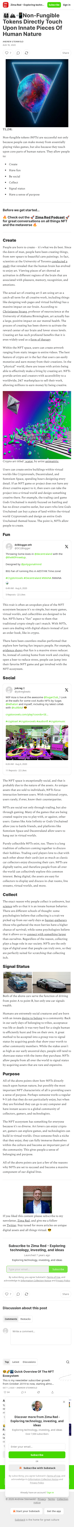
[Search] (67, 1362)
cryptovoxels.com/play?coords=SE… (27, 714)
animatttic (52, 461)
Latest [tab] (15, 1362)
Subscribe (54, 4)
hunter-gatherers (56, 920)
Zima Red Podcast (50, 217)
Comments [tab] (11, 1319)
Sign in (67, 4)
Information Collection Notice (43, 1479)
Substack (20, 1519)
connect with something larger (46, 934)
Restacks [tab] (25, 1319)
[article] (37, 1382)
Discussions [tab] (29, 1362)
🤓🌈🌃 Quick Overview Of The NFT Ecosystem (28, 1373)
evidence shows (13, 650)
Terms (51, 1499)
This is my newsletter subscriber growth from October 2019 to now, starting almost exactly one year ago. (28, 1381)
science (7, 906)
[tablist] (18, 1319)
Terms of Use (53, 1475)
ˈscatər (28, 461)
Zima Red (23, 1220)
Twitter (11, 1225)
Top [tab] (7, 1362)
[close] (64, 1402)
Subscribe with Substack (39, 1468)
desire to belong (32, 1018)
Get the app (54, 1511)
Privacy (42, 1499)
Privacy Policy (37, 1482)
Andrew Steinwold (13, 41)
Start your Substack (28, 1511)
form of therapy (40, 339)
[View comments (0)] (18, 53)
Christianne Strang (15, 311)
